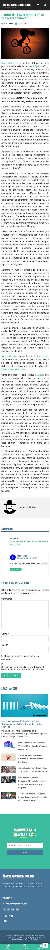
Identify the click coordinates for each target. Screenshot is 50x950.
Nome (5, 634)
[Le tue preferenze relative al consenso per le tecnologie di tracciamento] (45, 945)
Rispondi (16, 569)
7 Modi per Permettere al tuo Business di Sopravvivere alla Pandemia (30, 758)
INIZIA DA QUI (24, 948)
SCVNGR (39, 375)
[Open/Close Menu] (37, 5)
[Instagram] (8, 909)
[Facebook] (4, 909)
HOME (8, 948)
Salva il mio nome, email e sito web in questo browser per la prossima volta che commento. (23, 668)
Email (4, 645)
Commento (6, 599)
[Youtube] (17, 909)
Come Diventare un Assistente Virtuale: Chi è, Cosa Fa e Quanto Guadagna (32, 746)
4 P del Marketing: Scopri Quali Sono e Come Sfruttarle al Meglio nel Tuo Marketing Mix (32, 797)
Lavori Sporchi (35, 66)
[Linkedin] (12, 909)
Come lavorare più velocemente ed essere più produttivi (29, 543)
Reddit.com (42, 356)
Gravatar (18, 656)
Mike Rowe (7, 63)
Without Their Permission (13, 369)
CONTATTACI (41, 948)
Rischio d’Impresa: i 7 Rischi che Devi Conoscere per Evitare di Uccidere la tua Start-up (21, 724)
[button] (5, 921)
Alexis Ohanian (9, 356)
